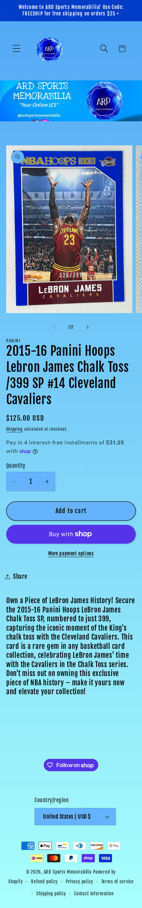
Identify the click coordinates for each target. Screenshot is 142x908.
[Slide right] (87, 326)
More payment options (71, 553)
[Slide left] (54, 326)
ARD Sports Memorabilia (68, 872)
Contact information (94, 893)
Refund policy (44, 881)
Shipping (14, 429)
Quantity (16, 465)
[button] (17, 49)
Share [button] (20, 576)
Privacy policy (79, 881)
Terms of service (117, 881)
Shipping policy (51, 893)
